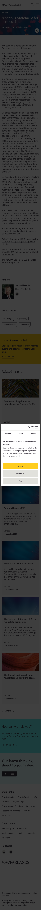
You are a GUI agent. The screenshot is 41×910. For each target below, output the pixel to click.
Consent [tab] (7, 433)
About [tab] (33, 433)
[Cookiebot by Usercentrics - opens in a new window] (28, 427)
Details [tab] (20, 433)
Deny (20, 481)
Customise (19, 473)
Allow (20, 466)
